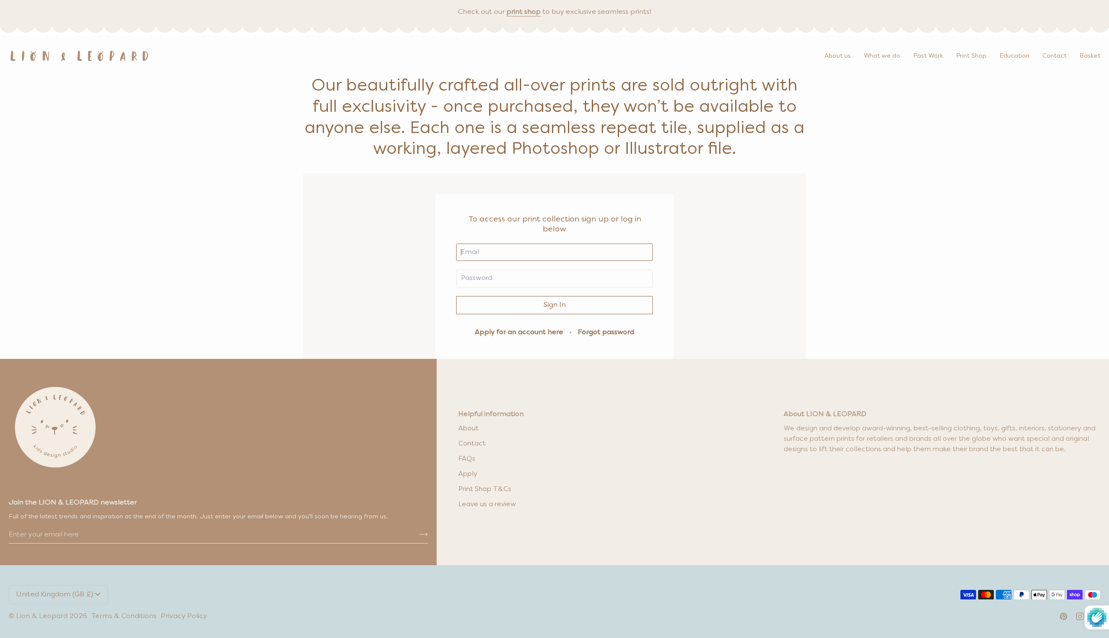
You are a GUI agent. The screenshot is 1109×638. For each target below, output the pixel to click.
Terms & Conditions (123, 616)
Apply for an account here (519, 332)
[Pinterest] (1063, 616)
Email (469, 261)
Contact (472, 443)
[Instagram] (1080, 616)
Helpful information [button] (491, 414)
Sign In (555, 305)
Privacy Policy (184, 616)
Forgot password (606, 332)
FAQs (466, 459)
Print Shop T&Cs (484, 489)
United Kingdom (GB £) (54, 594)
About (468, 428)
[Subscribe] (416, 535)
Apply (467, 474)
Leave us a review (487, 504)
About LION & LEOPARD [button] (825, 414)
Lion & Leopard (42, 616)
